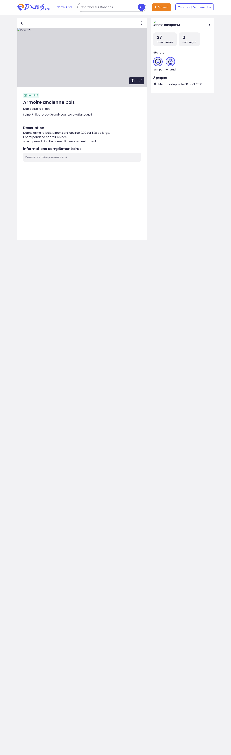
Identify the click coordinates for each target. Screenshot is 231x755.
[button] (82, 57)
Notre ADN (64, 7)
